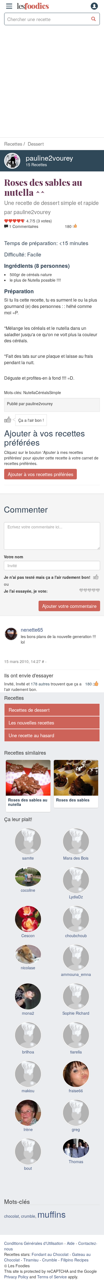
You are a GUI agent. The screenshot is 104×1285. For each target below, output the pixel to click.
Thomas (76, 1170)
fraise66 (76, 1099)
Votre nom (13, 556)
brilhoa (28, 1060)
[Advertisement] (52, 83)
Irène (28, 1138)
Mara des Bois (75, 866)
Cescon (28, 944)
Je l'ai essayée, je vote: (26, 591)
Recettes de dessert (29, 709)
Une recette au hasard (31, 735)
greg (76, 1138)
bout (28, 1176)
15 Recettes (36, 164)
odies (33, 6)
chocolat (11, 1224)
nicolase (28, 976)
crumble (28, 1224)
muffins (51, 1222)
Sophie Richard (75, 1021)
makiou (28, 1099)
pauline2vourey (49, 158)
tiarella (76, 1060)
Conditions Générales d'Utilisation (33, 1252)
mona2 (28, 1021)
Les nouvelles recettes (31, 722)
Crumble (49, 1268)
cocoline (28, 898)
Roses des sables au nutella (27, 810)
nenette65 (32, 629)
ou (6, 584)
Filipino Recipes (74, 1268)
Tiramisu (31, 1268)
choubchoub (76, 944)
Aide (71, 1252)
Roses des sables (73, 808)
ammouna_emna (76, 983)
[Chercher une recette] (93, 19)
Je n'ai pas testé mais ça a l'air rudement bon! (47, 577)
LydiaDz (76, 905)
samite (28, 866)
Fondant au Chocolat (50, 1263)
